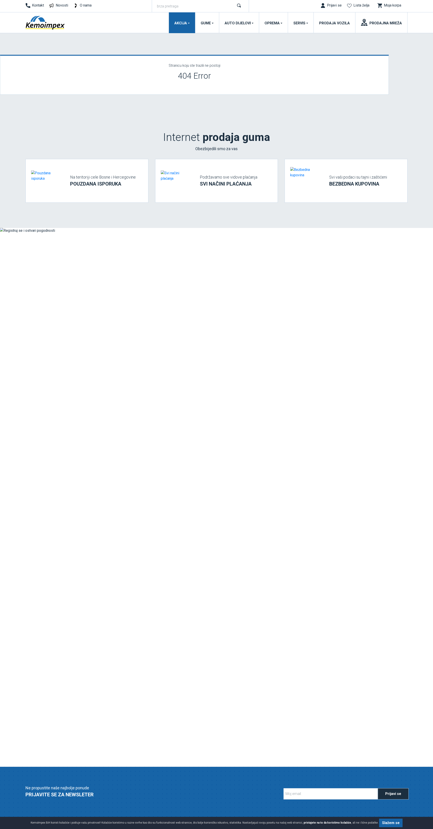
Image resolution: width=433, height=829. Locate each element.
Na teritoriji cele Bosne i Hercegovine (103, 181)
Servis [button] (299, 23)
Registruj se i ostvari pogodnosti (56, 519)
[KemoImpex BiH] (45, 23)
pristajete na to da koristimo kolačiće (327, 822)
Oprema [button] (272, 23)
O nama (86, 5)
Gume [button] (206, 23)
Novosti (62, 5)
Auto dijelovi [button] (238, 23)
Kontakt (38, 5)
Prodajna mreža (385, 23)
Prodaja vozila (334, 23)
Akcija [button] (180, 23)
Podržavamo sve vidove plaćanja (228, 181)
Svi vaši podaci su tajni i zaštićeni (358, 181)
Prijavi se (393, 794)
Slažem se (391, 823)
